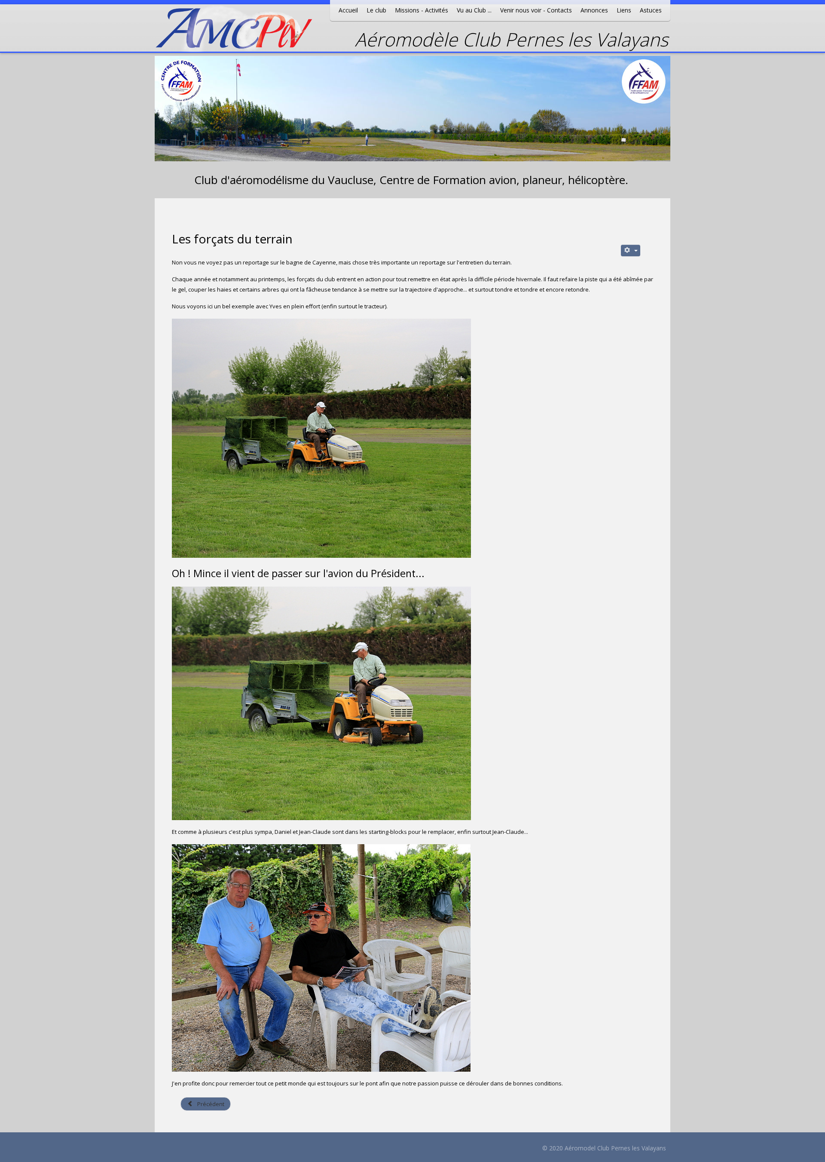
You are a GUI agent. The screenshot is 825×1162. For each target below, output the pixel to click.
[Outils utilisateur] (631, 250)
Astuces (651, 10)
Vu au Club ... (474, 10)
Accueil (348, 10)
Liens (624, 10)
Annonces (594, 10)
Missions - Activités (421, 10)
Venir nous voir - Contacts (536, 10)
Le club (376, 10)
